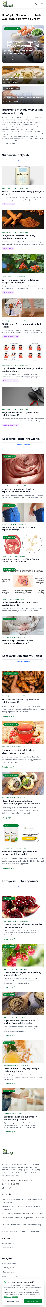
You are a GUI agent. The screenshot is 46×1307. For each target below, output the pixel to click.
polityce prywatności (11, 1297)
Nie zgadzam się (13, 1301)
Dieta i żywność (9, 69)
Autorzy (6, 1238)
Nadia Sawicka (7, 277)
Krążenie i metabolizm (12, 29)
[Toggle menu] (41, 4)
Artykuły (6, 1194)
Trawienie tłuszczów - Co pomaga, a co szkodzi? (21, 1232)
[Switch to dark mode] (35, 4)
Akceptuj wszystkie (32, 1301)
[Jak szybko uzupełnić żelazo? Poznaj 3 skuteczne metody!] (23, 44)
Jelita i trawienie (8, 204)
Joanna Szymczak (8, 188)
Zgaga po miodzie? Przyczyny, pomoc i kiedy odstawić (23, 1213)
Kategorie (7, 1258)
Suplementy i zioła (11, 674)
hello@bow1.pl (10, 1188)
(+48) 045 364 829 (12, 1184)
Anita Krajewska (7, 321)
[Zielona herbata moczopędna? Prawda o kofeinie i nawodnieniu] (23, 75)
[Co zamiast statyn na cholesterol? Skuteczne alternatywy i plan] (23, 95)
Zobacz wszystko (23, 161)
